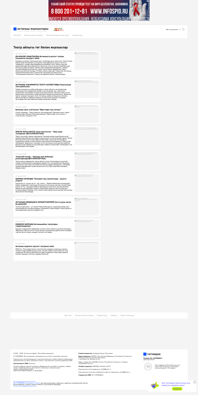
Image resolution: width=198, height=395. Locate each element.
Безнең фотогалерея (33, 35)
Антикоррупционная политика (24, 381)
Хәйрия (113, 315)
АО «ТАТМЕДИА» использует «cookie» (26, 383)
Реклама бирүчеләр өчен (57, 35)
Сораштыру (77, 35)
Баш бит (17, 35)
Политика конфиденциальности (24, 386)
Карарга (177, 389)
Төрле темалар (127, 315)
